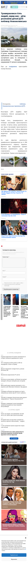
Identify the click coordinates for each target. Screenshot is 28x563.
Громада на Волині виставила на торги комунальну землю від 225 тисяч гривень (13, 392)
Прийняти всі (14, 555)
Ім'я (4, 270)
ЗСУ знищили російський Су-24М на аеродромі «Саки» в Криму (11, 363)
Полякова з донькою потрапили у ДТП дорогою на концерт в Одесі (16, 311)
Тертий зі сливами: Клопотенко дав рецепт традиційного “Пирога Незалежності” (14, 398)
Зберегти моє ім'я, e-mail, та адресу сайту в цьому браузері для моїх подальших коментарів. (13, 284)
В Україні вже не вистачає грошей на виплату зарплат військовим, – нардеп (12, 420)
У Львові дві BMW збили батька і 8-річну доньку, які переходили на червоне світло (7, 311)
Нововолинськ (11, 26)
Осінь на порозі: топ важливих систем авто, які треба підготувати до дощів (12, 414)
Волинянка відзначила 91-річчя (10, 375)
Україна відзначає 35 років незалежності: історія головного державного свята (13, 357)
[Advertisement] (14, 88)
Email (4, 277)
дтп (15, 26)
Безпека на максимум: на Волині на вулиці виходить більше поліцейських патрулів (14, 380)
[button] (25, 538)
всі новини (14, 438)
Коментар (5, 257)
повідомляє (13, 66)
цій (25, 549)
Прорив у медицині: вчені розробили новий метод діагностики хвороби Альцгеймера (12, 405)
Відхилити (14, 559)
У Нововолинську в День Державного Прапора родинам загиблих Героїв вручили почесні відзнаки (12, 433)
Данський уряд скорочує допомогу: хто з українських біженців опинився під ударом (14, 386)
